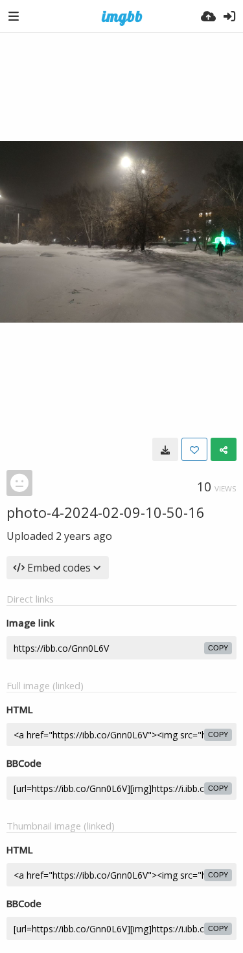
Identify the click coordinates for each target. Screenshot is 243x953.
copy (218, 648)
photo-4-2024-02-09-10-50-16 (105, 512)
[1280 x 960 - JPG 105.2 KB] (165, 449)
